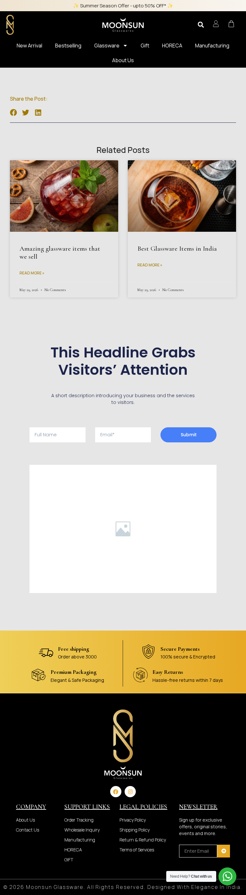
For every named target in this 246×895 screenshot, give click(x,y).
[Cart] (231, 23)
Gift (145, 45)
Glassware (106, 45)
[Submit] (223, 851)
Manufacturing (212, 45)
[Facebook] (115, 791)
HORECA (172, 45)
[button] (201, 24)
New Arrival (29, 45)
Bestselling (68, 45)
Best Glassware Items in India (177, 249)
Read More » (32, 273)
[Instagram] (130, 791)
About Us (123, 60)
